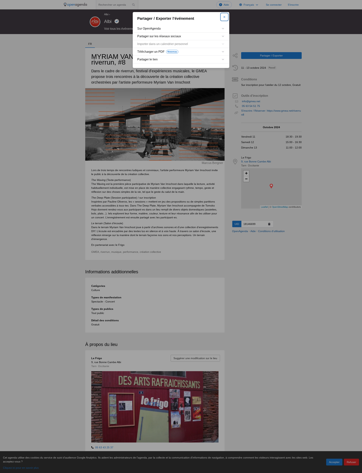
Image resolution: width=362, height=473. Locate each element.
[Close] (224, 17)
